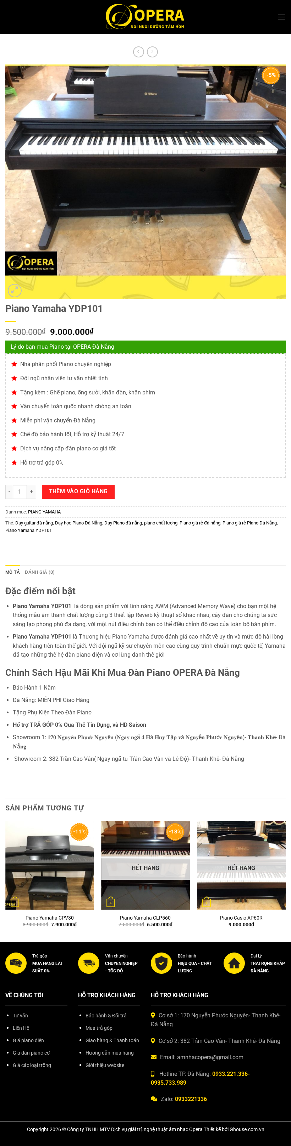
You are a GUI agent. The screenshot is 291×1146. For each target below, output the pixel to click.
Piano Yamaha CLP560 (145, 918)
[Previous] (5, 880)
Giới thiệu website (105, 1065)
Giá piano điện (28, 1041)
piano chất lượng (160, 523)
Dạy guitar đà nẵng (34, 523)
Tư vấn (20, 1016)
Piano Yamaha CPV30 (50, 918)
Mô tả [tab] (12, 572)
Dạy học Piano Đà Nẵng (78, 523)
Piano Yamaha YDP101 (28, 530)
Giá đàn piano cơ (31, 1053)
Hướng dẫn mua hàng (110, 1053)
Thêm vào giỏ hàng (78, 491)
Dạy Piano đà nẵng (123, 523)
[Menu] (281, 17)
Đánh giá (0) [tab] (40, 572)
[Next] (285, 880)
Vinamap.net (21, 1081)
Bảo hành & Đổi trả (106, 1016)
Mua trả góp (99, 1028)
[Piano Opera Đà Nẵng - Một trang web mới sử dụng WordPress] (145, 17)
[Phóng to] (15, 291)
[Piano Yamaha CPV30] (49, 865)
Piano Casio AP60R (241, 918)
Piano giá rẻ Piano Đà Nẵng (250, 523)
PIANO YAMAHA (44, 512)
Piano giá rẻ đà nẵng (200, 523)
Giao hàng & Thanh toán (112, 1041)
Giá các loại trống (32, 1065)
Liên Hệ (21, 1028)
